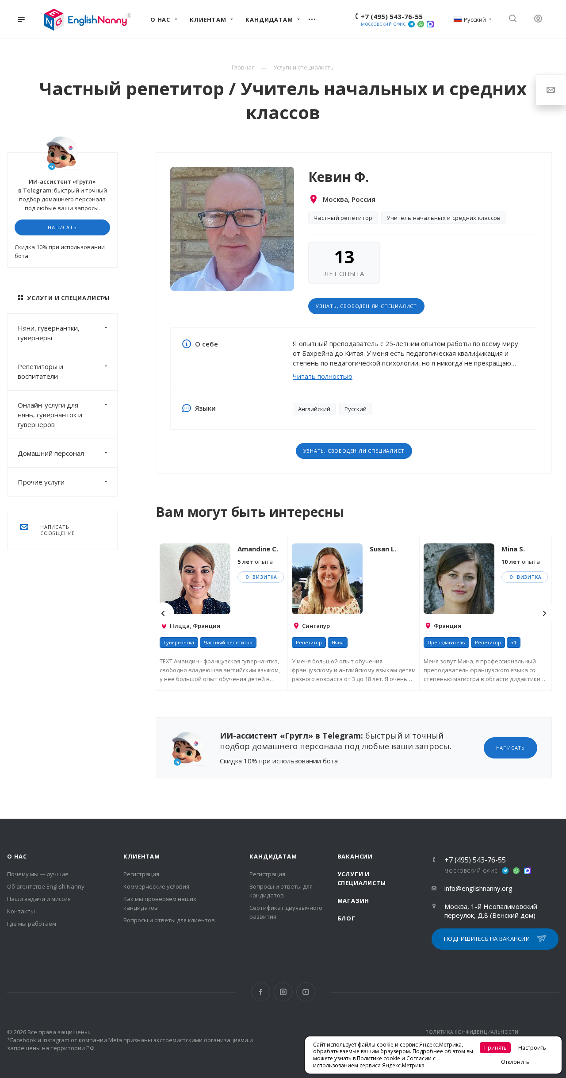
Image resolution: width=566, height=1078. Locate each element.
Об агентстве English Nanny (45, 886)
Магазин (353, 901)
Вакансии (355, 856)
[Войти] (541, 19)
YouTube (305, 991)
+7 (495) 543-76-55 (392, 16)
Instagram (283, 991)
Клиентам (141, 856)
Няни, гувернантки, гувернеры (49, 332)
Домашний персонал (51, 453)
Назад (163, 613)
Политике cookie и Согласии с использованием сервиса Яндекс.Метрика (374, 1062)
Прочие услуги (41, 481)
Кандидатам (273, 856)
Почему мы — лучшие (38, 874)
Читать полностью (322, 376)
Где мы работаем (31, 924)
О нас (17, 856)
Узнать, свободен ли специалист (366, 306)
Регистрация (141, 874)
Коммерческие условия (156, 886)
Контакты (21, 911)
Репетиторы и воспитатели (40, 371)
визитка (264, 577)
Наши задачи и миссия (39, 899)
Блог (346, 918)
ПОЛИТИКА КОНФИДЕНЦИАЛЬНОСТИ (472, 1032)
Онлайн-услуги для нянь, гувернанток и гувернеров (50, 414)
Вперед (544, 613)
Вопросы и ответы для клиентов (169, 920)
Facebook (260, 991)
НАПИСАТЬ (62, 227)
